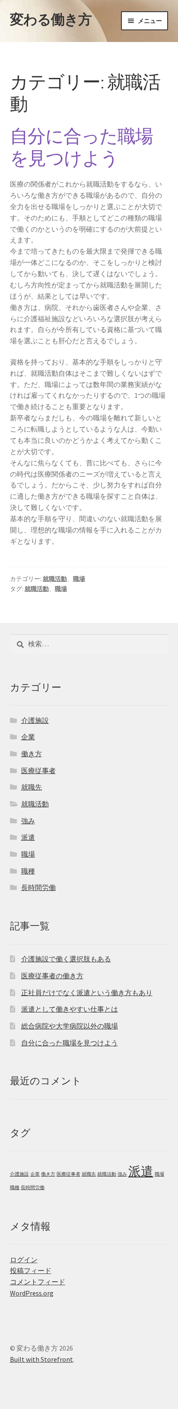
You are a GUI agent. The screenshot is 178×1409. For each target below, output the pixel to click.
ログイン (24, 1259)
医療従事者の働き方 (52, 975)
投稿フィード (30, 1270)
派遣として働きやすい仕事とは (69, 1009)
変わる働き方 (51, 19)
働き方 (31, 753)
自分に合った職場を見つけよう (81, 147)
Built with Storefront (41, 1359)
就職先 (31, 787)
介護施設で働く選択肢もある (66, 958)
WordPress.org (32, 1293)
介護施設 (35, 720)
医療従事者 (38, 770)
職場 (79, 579)
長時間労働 (38, 887)
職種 (28, 871)
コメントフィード (37, 1281)
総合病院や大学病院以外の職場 (69, 1026)
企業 (28, 736)
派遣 (28, 837)
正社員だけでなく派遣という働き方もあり (87, 992)
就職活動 (55, 579)
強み (28, 820)
